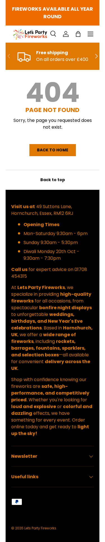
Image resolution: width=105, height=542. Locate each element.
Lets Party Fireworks (40, 528)
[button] (78, 34)
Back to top (52, 180)
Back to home (52, 150)
